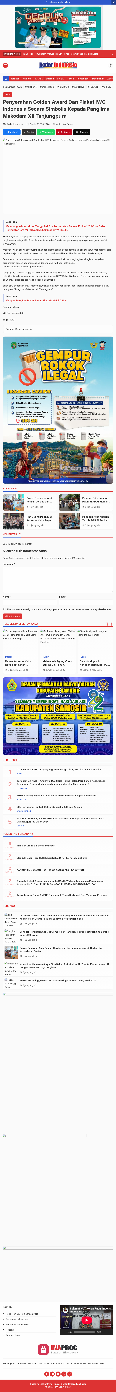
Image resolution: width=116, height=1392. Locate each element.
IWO (12, 320)
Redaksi (10, 1329)
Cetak (70, 124)
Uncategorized (24, 811)
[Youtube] (58, 1374)
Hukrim (70, 78)
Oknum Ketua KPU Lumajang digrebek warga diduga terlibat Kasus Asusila (59, 769)
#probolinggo (47, 87)
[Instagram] (52, 1374)
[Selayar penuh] (109, 1331)
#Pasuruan (93, 87)
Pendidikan (98, 78)
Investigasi (83, 78)
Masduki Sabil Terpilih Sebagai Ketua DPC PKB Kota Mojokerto (52, 857)
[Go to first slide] (111, 624)
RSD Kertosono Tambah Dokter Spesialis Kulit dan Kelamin (49, 807)
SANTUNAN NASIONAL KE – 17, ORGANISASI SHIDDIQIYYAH (50, 870)
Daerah (50, 78)
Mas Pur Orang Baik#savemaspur (36, 845)
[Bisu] (104, 1331)
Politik (60, 78)
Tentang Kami (13, 1335)
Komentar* (9, 564)
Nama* (7, 596)
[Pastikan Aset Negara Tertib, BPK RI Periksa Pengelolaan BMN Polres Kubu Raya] (69, 521)
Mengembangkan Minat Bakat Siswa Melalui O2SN (36, 300)
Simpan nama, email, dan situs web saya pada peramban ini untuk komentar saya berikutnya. (59, 609)
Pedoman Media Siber (17, 1324)
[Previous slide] (107, 624)
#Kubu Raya (78, 87)
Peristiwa (84, 657)
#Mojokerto (31, 87)
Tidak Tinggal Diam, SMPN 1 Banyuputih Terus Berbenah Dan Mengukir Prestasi (62, 895)
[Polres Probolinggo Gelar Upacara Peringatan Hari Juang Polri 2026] (11, 983)
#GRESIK (106, 87)
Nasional (27, 78)
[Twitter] (63, 1374)
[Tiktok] (69, 1374)
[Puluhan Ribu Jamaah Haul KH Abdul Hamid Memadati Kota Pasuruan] (69, 502)
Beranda (14, 78)
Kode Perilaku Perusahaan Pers (22, 1313)
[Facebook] (46, 1374)
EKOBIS (39, 78)
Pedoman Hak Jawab (17, 1319)
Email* (62, 596)
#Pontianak (63, 87)
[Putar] (64, 1331)
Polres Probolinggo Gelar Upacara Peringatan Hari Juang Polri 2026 (58, 980)
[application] (86, 1320)
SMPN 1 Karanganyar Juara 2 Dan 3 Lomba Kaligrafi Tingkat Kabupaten (56, 795)
